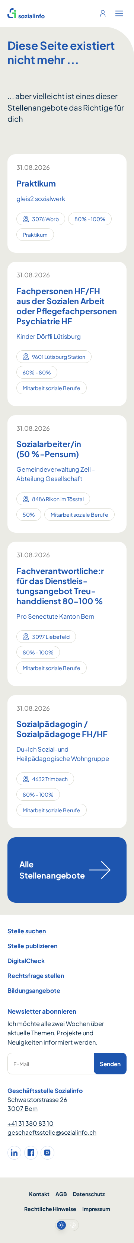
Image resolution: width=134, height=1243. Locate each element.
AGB (61, 1194)
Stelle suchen (26, 931)
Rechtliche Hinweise (50, 1208)
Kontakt (39, 1194)
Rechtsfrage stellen (35, 975)
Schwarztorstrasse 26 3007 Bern (37, 1104)
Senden (110, 1063)
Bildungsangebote (33, 990)
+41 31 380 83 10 (30, 1123)
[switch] (67, 1225)
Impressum (96, 1208)
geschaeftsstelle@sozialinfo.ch (51, 1132)
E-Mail (21, 1064)
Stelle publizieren (32, 946)
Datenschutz (89, 1194)
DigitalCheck (26, 961)
